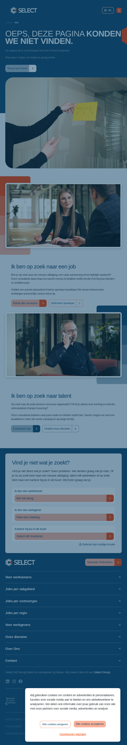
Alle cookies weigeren (55, 724)
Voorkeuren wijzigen (73, 734)
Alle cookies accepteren (90, 724)
